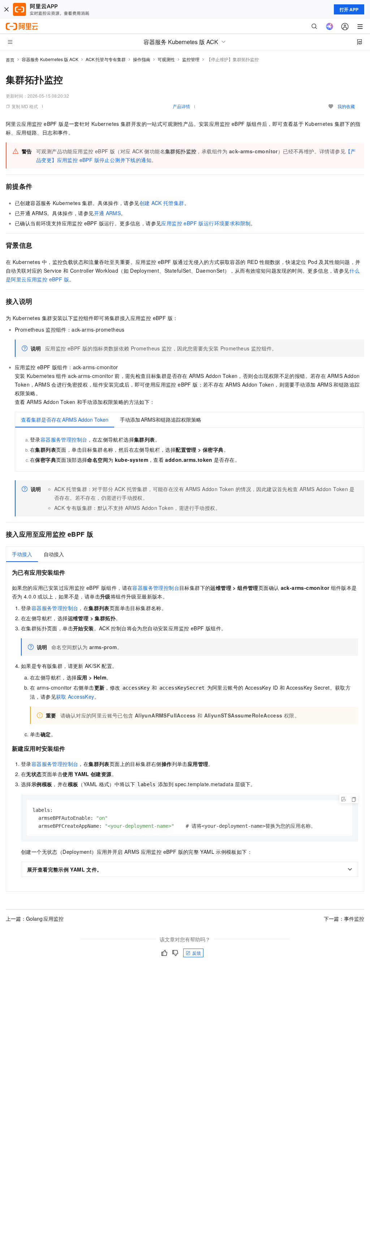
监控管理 (190, 59)
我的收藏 (346, 106)
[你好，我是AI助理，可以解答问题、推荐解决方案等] (329, 26)
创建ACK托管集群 (161, 202)
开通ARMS (107, 213)
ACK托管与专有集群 (106, 59)
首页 (10, 59)
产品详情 (181, 106)
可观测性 (166, 59)
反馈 (196, 953)
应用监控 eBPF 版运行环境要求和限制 (205, 223)
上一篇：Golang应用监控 (35, 918)
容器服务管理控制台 (63, 439)
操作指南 (141, 59)
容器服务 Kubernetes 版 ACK (50, 59)
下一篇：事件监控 (344, 918)
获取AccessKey (75, 696)
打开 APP (349, 9)
